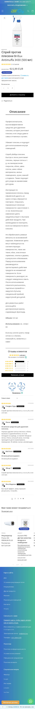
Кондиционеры (9, 587)
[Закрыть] (2, 707)
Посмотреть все (7, 511)
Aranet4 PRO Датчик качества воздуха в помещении (24, 539)
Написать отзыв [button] (17, 375)
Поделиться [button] (8, 101)
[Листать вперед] (22, 565)
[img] (6, 403)
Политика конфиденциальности (15, 649)
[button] (2, 11)
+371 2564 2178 (16, 638)
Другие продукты (9, 591)
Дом (5, 578)
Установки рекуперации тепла (14, 582)
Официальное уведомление (13, 658)
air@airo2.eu (23, 634)
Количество (5, 84)
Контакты (7, 604)
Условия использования (12, 653)
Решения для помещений (12, 600)
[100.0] (12, 386)
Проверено (16, 393)
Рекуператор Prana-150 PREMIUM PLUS (7, 538)
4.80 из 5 (22, 355)
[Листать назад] (13, 565)
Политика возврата (10, 662)
